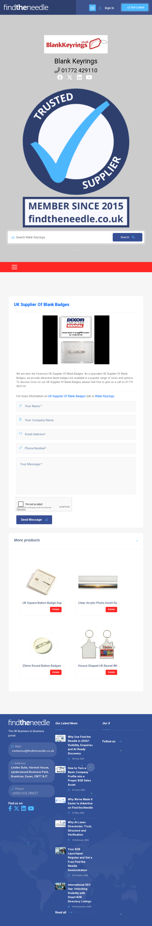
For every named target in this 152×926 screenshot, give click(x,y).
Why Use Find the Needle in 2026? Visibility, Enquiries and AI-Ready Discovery (80, 745)
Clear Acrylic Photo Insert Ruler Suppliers (106, 603)
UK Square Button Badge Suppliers (45, 603)
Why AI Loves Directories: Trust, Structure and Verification (80, 829)
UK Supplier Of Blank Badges (67, 396)
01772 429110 (78, 70)
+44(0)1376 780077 (25, 793)
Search (125, 237)
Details (55, 609)
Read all (61, 912)
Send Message (31, 519)
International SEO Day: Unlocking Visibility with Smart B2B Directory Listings (79, 893)
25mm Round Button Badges (41, 666)
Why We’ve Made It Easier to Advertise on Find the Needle (80, 803)
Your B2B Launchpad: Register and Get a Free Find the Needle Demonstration (80, 860)
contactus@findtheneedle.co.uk (33, 751)
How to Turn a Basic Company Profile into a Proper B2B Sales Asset (79, 776)
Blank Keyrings (76, 61)
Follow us (109, 741)
